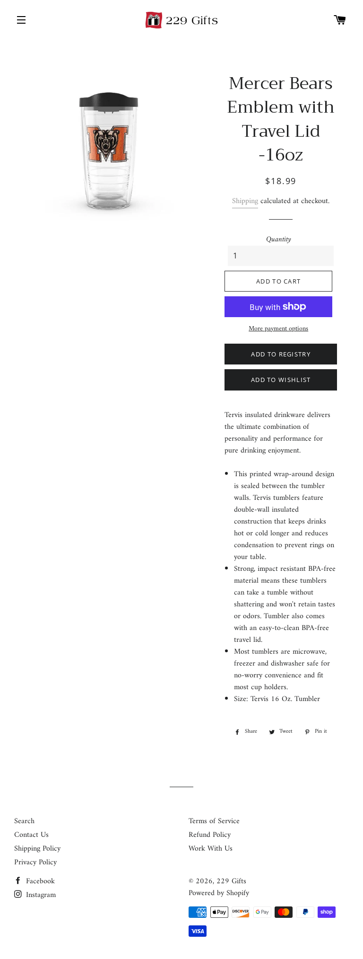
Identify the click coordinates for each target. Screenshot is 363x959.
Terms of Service (214, 821)
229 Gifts (231, 881)
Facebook (39, 881)
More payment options (278, 329)
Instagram (40, 895)
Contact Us (31, 835)
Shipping (245, 201)
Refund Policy (210, 835)
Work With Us (211, 848)
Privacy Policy (35, 862)
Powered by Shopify (219, 893)
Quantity (278, 240)
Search (24, 821)
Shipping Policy (37, 848)
